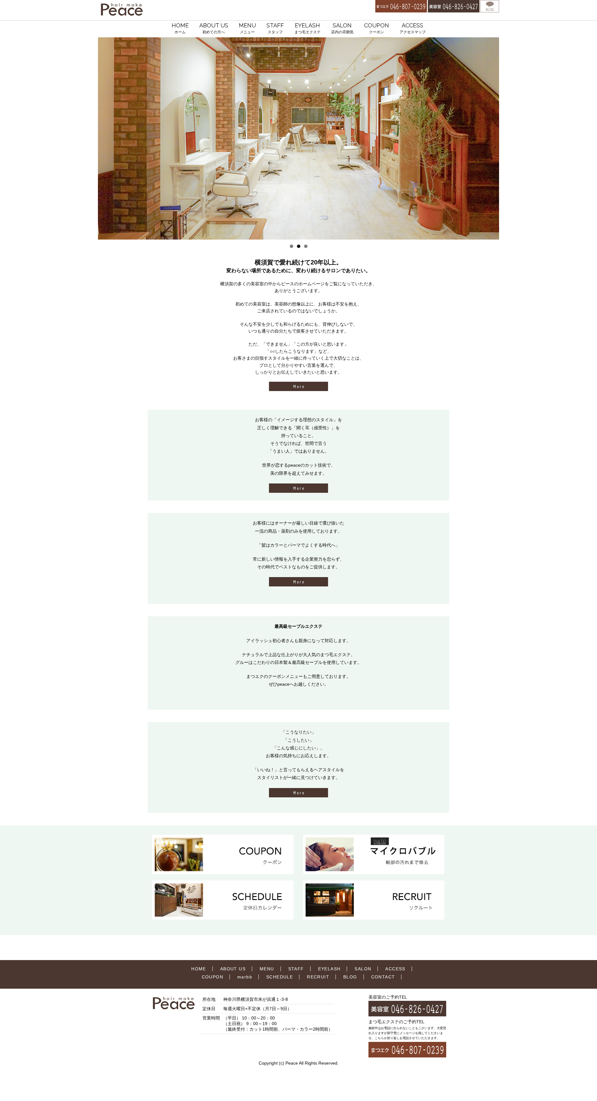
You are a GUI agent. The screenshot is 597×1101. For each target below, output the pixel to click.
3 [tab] (306, 246)
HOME (180, 28)
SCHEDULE (279, 976)
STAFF (275, 28)
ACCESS (413, 28)
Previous (105, 138)
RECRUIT (318, 976)
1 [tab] (291, 246)
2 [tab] (298, 246)
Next (492, 138)
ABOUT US (213, 28)
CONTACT (383, 976)
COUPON (376, 28)
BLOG (350, 976)
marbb (244, 976)
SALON (342, 28)
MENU (247, 28)
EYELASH (307, 28)
